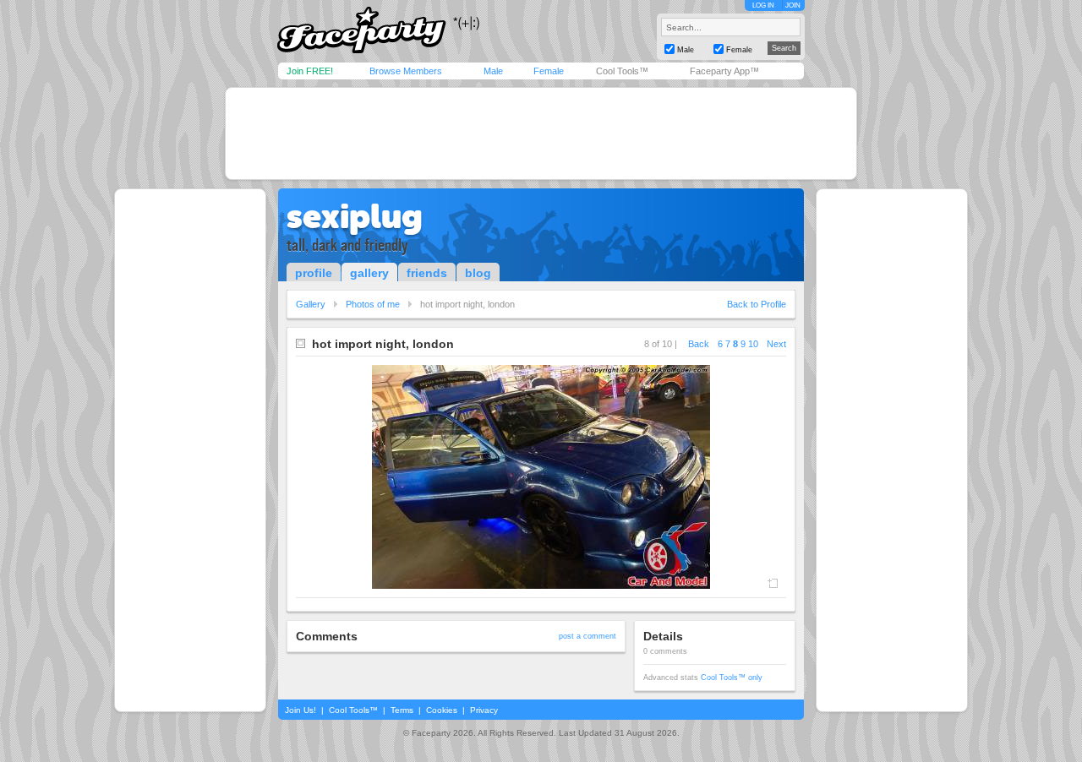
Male (493, 71)
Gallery (310, 304)
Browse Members (405, 71)
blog (478, 273)
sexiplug (355, 216)
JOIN (793, 5)
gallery (369, 273)
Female (548, 71)
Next (776, 344)
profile (313, 273)
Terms (402, 710)
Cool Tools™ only (731, 677)
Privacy (484, 710)
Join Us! (300, 710)
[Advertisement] (541, 133)
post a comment (587, 636)
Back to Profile (756, 304)
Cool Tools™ (622, 71)
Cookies (441, 710)
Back (698, 344)
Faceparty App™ (724, 71)
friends (427, 273)
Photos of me (373, 304)
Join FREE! (310, 71)
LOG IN (763, 5)
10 (753, 344)
